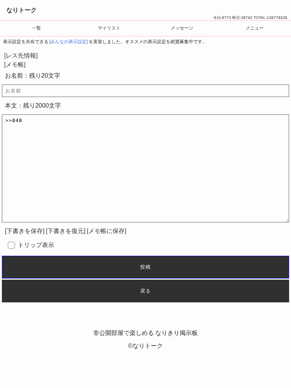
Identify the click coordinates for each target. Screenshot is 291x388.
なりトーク (21, 10)
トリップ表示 (36, 245)
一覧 (36, 28)
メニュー (255, 28)
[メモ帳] (14, 64)
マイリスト (109, 28)
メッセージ (182, 28)
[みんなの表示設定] (68, 41)
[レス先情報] (21, 55)
